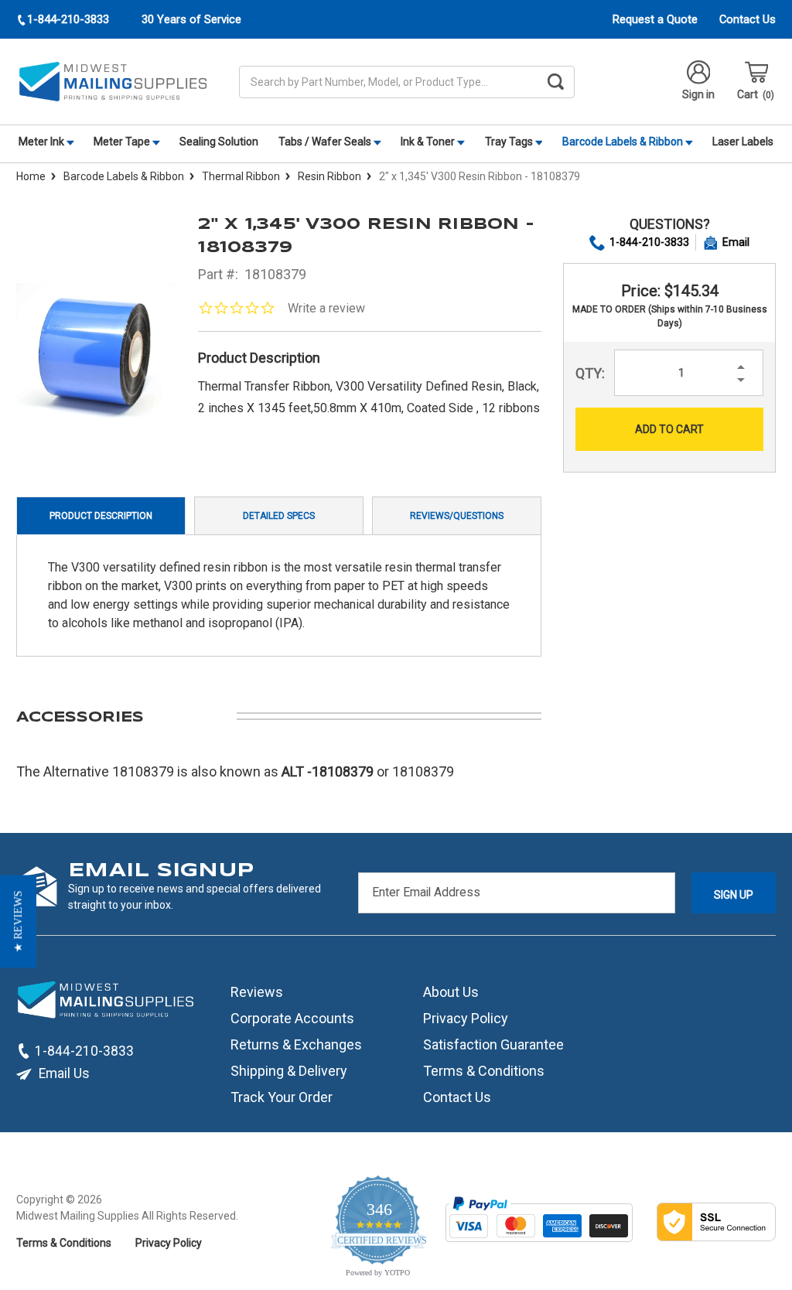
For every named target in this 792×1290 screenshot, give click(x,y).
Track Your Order (281, 1097)
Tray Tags (510, 141)
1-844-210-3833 (649, 242)
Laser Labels (742, 141)
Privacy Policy (465, 1018)
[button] (18, 921)
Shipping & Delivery (288, 1071)
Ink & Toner (429, 141)
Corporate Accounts (292, 1018)
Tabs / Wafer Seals (326, 141)
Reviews (256, 992)
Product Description (101, 515)
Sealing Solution (218, 141)
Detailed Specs (279, 515)
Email (735, 242)
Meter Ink (43, 141)
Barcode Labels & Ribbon (623, 141)
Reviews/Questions (457, 515)
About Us (451, 992)
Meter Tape (123, 141)
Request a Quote (655, 19)
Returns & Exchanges (296, 1044)
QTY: (590, 373)
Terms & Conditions (483, 1071)
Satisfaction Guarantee (493, 1044)
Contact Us (747, 19)
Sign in (698, 94)
